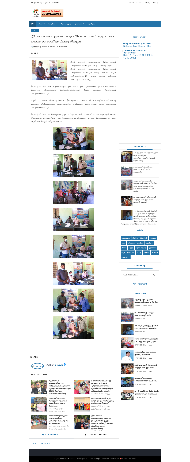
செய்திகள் (52, 24)
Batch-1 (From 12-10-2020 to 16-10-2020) (138, 56)
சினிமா (124, 248)
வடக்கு (139, 252)
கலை (123, 243)
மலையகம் (130, 252)
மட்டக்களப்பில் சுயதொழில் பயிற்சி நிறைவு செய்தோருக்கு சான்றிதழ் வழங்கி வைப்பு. (102, 400)
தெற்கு (131, 248)
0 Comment (63, 47)
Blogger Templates (101, 459)
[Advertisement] (140, 103)
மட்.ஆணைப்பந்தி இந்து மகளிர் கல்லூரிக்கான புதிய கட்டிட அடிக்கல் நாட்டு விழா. (145, 199)
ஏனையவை (80, 24)
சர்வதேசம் (91, 24)
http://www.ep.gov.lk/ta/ (137, 43)
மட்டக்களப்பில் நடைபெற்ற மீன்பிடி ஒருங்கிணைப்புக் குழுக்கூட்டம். (147, 392)
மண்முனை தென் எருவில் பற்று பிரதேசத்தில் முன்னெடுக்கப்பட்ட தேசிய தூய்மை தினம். (58, 419)
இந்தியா (135, 238)
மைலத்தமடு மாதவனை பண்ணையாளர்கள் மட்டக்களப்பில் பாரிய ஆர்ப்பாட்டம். (147, 379)
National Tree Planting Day (137, 45)
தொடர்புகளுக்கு (66, 24)
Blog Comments (52, 435)
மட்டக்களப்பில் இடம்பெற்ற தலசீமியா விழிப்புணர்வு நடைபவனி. (143, 169)
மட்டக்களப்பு (35, 31)
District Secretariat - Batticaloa (135, 51)
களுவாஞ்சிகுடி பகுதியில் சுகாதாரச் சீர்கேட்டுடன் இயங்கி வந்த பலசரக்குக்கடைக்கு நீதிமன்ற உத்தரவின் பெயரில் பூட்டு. (145, 186)
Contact (139, 2)
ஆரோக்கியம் (126, 238)
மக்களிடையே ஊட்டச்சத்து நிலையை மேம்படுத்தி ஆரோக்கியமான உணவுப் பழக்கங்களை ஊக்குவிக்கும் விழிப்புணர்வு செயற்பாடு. (102, 385)
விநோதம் (155, 252)
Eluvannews (73, 459)
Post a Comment (41, 443)
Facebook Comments (97, 435)
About (131, 2)
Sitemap (155, 2)
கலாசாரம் (153, 238)
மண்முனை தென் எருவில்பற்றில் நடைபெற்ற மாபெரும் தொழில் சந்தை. (146, 340)
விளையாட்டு (126, 257)
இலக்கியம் (143, 238)
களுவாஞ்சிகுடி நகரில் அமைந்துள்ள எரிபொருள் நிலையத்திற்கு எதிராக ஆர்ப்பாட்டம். (58, 402)
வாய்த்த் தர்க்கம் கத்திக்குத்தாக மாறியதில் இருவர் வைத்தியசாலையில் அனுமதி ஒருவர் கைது (146, 156)
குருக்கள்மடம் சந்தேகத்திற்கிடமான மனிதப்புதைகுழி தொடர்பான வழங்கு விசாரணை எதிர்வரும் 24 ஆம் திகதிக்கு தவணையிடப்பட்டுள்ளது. (60, 387)
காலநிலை (140, 243)
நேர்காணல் (152, 248)
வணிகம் (146, 252)
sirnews (59, 364)
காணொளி (41, 24)
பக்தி (123, 252)
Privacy (147, 2)
